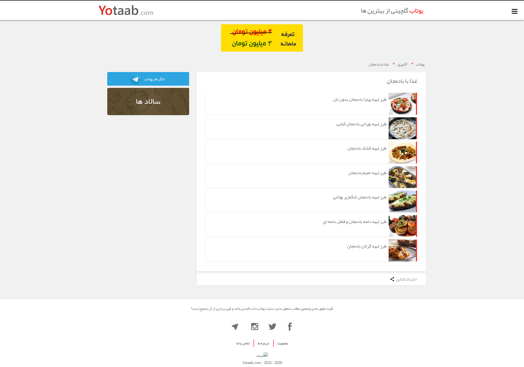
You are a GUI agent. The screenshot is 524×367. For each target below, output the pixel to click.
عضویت (282, 343)
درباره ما (263, 343)
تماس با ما (242, 343)
